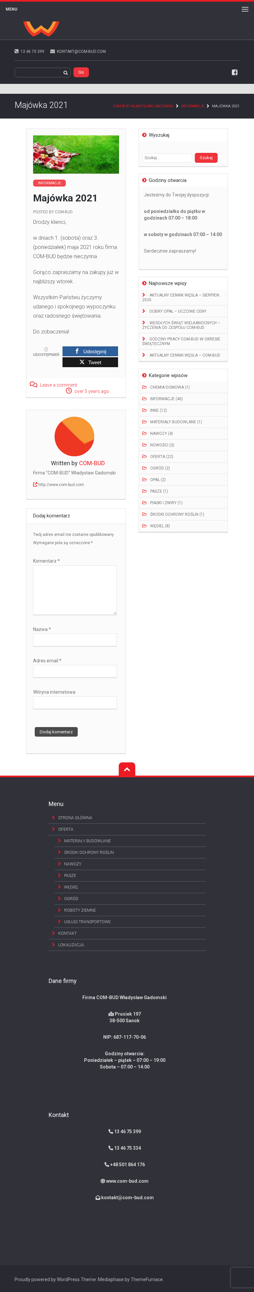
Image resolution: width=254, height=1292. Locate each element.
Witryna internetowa (54, 692)
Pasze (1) (159, 491)
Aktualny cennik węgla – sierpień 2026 (180, 297)
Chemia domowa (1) (170, 387)
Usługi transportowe (87, 922)
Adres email (47, 660)
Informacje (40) (166, 399)
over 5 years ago (91, 391)
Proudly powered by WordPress (47, 1279)
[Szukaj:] (168, 157)
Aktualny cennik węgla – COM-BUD (184, 355)
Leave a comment (58, 385)
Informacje (192, 106)
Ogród (71, 898)
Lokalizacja (71, 945)
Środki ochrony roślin (89, 852)
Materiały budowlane (87, 841)
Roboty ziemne (80, 910)
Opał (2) (158, 479)
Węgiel (71, 887)
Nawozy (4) (161, 433)
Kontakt (67, 933)
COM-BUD (64, 212)
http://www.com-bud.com (61, 484)
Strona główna (75, 818)
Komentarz (46, 561)
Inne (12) (158, 410)
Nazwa (42, 629)
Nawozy (72, 864)
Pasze (70, 875)
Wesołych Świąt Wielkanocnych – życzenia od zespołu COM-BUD (181, 325)
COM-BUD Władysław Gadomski (143, 106)
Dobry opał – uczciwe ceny (177, 311)
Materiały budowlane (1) (176, 422)
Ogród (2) (160, 468)
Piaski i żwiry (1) (166, 503)
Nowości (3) (162, 445)
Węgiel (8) (160, 526)
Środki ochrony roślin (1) (177, 514)
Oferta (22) (161, 456)
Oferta (65, 829)
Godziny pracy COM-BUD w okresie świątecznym (181, 341)
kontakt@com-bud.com (127, 1197)
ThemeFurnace (147, 1279)
